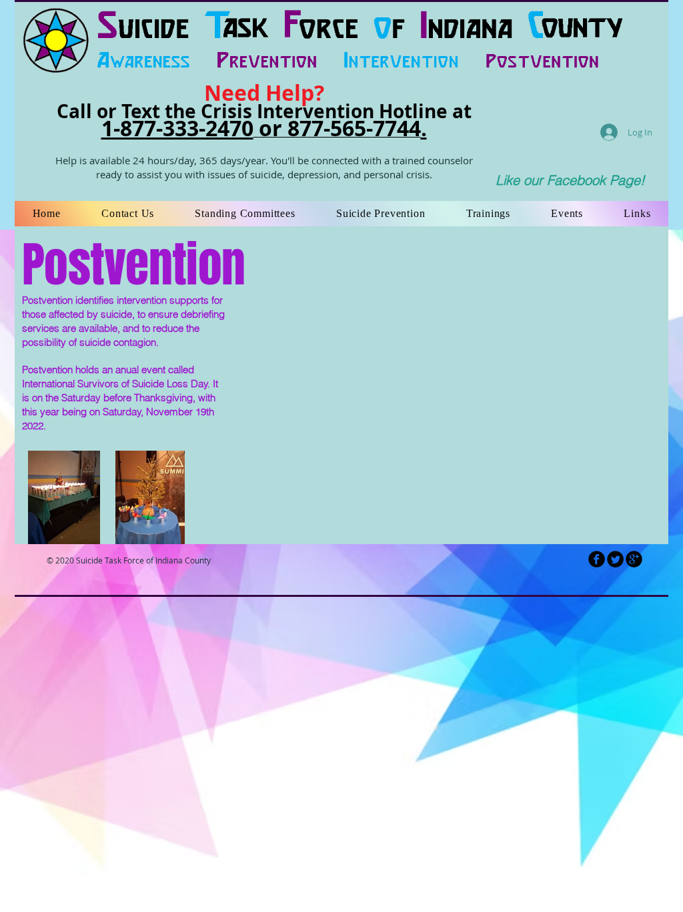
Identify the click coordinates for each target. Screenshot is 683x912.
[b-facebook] (596, 559)
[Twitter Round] (615, 559)
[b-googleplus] (634, 559)
